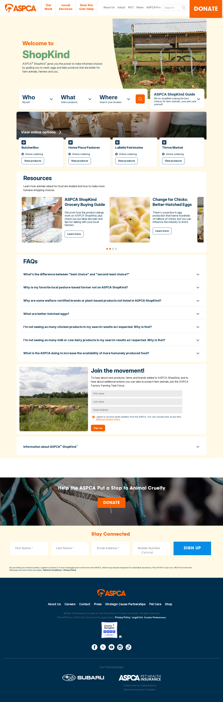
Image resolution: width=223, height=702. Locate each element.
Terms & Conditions (52, 570)
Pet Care (155, 604)
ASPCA (111, 593)
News (140, 7)
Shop (168, 604)
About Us (109, 7)
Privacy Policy (70, 570)
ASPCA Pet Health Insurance (140, 677)
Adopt (121, 7)
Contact (84, 604)
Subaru (83, 677)
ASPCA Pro (153, 7)
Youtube (111, 647)
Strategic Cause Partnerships (125, 604)
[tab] (107, 249)
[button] (41, 152)
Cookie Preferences (155, 617)
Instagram (120, 647)
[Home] (20, 8)
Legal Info (137, 617)
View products (32, 160)
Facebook (94, 647)
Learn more (74, 234)
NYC (131, 7)
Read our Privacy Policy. (108, 419)
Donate (206, 9)
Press (98, 604)
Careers (69, 604)
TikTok (128, 647)
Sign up (98, 428)
